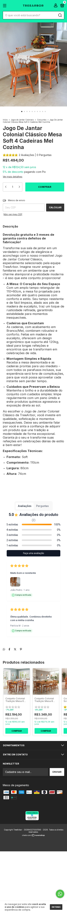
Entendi (56, 907)
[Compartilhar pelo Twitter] (15, 649)
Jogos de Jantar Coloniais (22, 120)
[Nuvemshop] (33, 835)
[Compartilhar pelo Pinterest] (21, 649)
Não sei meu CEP (13, 214)
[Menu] (5, 5)
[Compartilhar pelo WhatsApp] (4, 649)
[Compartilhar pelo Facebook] (9, 649)
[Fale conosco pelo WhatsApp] (60, 894)
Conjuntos (41, 120)
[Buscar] (60, 15)
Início (5, 120)
